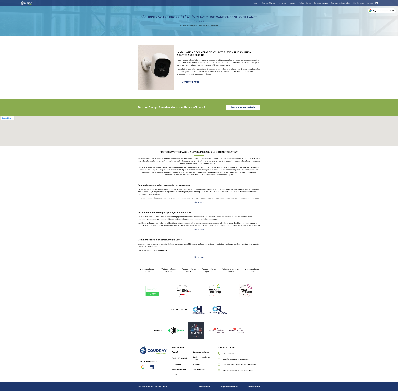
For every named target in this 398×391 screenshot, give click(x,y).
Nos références (358, 3)
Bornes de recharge (321, 3)
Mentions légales (204, 386)
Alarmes (292, 3)
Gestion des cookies (253, 386)
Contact (370, 3)
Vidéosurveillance (305, 3)
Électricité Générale (268, 3)
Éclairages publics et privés (340, 3)
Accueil (255, 3)
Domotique (282, 3)
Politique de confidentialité (229, 386)
